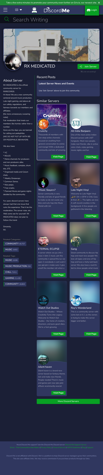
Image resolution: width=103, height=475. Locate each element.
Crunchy (42, 131)
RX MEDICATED (39, 66)
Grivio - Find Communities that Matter (24, 447)
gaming (13, 278)
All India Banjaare (81, 131)
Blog (84, 447)
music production (18, 266)
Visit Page (58, 156)
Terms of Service (59, 447)
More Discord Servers (68, 401)
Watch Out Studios (48, 307)
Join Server (90, 66)
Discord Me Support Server (76, 445)
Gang (74, 249)
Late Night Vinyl (80, 190)
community (15, 284)
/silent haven (45, 366)
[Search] (6, 19)
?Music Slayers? (47, 190)
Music (11, 249)
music (11, 260)
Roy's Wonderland (81, 307)
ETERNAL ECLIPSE (48, 249)
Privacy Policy (46, 447)
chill (11, 272)
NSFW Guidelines (74, 447)
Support (90, 447)
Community (15, 243)
